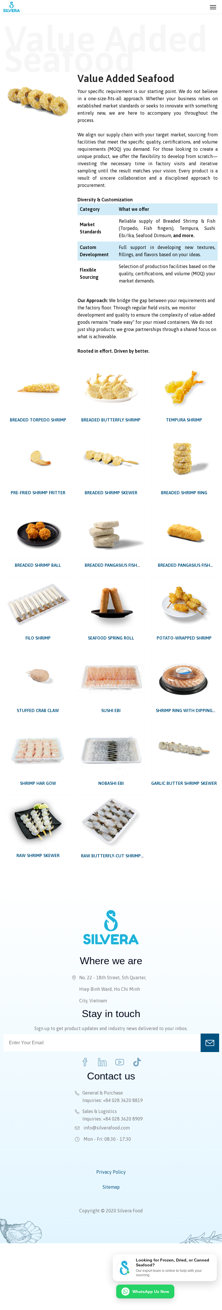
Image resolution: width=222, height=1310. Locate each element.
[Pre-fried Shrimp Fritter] (38, 458)
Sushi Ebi (111, 710)
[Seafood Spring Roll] (111, 604)
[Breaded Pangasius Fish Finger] (184, 531)
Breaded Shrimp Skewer (111, 492)
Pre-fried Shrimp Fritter (38, 492)
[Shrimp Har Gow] (38, 749)
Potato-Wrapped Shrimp (184, 638)
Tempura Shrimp (184, 419)
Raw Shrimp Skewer (38, 855)
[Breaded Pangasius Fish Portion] (111, 531)
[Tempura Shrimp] (184, 386)
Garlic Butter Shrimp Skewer (184, 783)
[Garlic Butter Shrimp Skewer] (184, 749)
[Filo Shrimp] (38, 604)
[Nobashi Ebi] (111, 749)
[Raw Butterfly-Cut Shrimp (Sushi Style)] (111, 822)
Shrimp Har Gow (38, 783)
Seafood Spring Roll (111, 638)
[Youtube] (119, 1062)
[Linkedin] (102, 1062)
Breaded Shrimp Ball (38, 565)
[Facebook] (85, 1062)
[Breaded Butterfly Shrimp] (111, 386)
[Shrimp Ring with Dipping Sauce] (184, 676)
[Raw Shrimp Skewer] (38, 821)
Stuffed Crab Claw (38, 710)
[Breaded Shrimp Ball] (38, 531)
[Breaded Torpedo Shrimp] (38, 386)
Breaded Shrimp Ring (184, 492)
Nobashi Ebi (111, 783)
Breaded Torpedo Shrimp (38, 419)
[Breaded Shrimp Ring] (184, 458)
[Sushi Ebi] (111, 676)
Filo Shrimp (38, 638)
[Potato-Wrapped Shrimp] (184, 604)
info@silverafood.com (106, 1127)
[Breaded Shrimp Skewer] (111, 458)
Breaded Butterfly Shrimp (110, 419)
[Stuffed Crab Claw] (38, 676)
